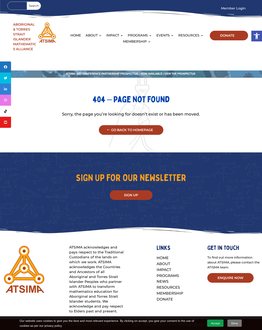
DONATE (227, 35)
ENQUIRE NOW (230, 278)
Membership (135, 41)
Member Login (233, 8)
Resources (188, 35)
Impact (112, 35)
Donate (165, 299)
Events (163, 35)
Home (75, 35)
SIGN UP (131, 195)
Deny (234, 323)
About (163, 264)
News (162, 281)
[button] (256, 36)
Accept (215, 323)
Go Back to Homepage (132, 130)
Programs (138, 35)
